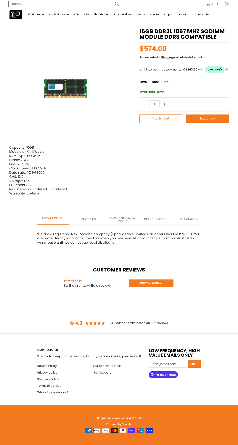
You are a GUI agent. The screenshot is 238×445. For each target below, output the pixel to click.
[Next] (197, 219)
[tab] (53, 220)
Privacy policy (47, 372)
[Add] (165, 104)
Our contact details (107, 366)
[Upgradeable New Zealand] (15, 14)
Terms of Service (49, 386)
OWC (143, 82)
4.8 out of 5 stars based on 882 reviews (139, 323)
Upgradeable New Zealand (114, 418)
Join (194, 364)
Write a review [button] (151, 283)
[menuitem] (213, 4)
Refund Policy (47, 366)
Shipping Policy (48, 379)
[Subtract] (144, 104)
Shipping (167, 57)
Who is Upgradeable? (52, 392)
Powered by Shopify (119, 424)
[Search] (117, 4)
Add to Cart (160, 118)
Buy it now (207, 118)
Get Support (102, 372)
